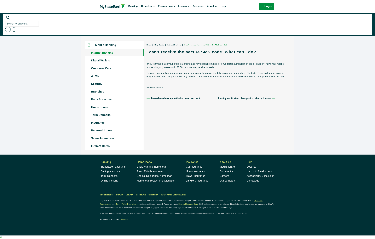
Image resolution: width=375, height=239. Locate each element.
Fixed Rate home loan (150, 171)
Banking (106, 162)
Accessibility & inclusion (260, 175)
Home (148, 45)
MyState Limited (106, 195)
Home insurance (195, 171)
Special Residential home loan (154, 175)
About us (225, 162)
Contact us (253, 180)
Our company (227, 180)
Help (249, 162)
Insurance (192, 162)
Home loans (144, 162)
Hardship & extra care (259, 171)
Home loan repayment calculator (156, 180)
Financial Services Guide (188, 204)
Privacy (119, 195)
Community (226, 171)
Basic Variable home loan (152, 166)
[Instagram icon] (107, 225)
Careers (224, 175)
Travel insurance (195, 175)
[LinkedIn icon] (104, 225)
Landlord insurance (197, 180)
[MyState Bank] (112, 6)
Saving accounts (110, 171)
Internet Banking (174, 45)
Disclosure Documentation (147, 195)
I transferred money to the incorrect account (175, 98)
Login (268, 6)
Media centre (227, 166)
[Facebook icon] (101, 225)
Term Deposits (109, 175)
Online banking (109, 180)
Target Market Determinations (173, 195)
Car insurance (194, 166)
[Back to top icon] (361, 233)
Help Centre (159, 45)
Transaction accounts (113, 166)
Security (251, 166)
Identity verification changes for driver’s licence (244, 98)
